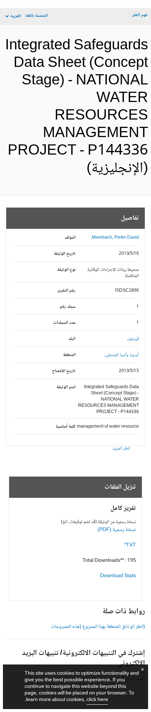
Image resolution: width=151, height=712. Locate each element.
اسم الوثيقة (66, 387)
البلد (72, 339)
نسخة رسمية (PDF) (116, 530)
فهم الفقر (139, 15)
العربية (15, 16)
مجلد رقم (68, 307)
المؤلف (70, 238)
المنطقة (69, 355)
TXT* (130, 545)
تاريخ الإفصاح (64, 371)
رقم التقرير (67, 291)
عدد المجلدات (64, 323)
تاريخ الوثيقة (65, 254)
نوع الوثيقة (66, 270)
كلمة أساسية (66, 427)
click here (97, 700)
